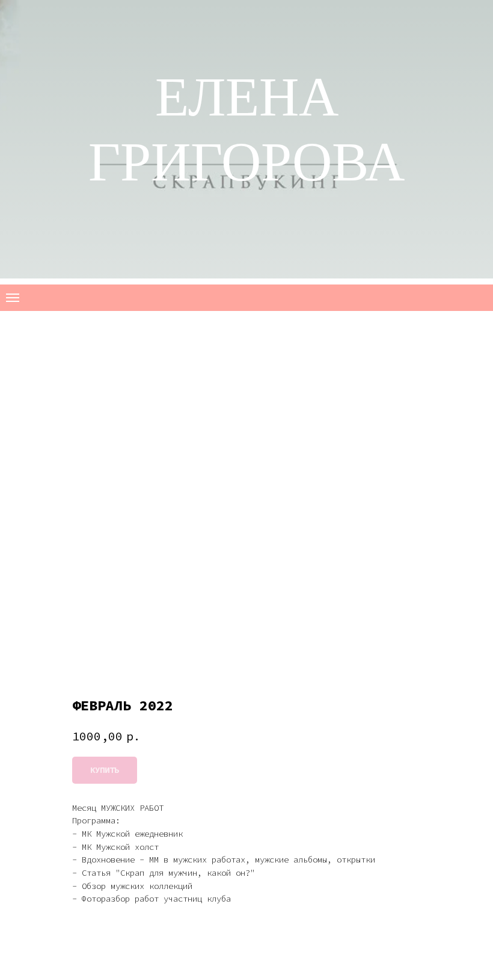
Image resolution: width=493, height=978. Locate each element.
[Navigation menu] (12, 298)
